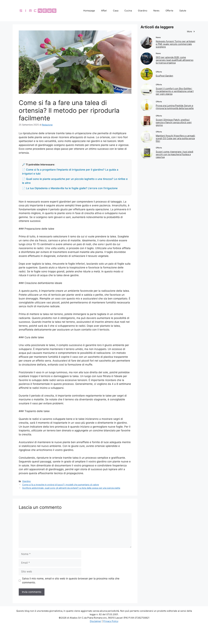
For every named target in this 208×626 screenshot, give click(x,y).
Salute (182, 10)
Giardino (142, 10)
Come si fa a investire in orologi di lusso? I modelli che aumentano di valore (60, 484)
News (156, 10)
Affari (104, 10)
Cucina (128, 10)
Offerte (169, 10)
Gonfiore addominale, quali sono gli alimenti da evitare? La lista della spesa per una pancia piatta (71, 488)
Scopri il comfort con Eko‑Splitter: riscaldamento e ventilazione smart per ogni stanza (175, 91)
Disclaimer (95, 621)
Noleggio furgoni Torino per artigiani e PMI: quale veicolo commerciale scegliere (175, 44)
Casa (115, 10)
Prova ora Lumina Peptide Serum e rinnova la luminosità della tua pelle (175, 107)
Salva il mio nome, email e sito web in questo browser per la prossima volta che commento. (70, 580)
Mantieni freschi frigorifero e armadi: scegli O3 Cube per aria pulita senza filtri (175, 138)
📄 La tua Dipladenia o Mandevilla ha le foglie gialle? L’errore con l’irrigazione (70, 188)
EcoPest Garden (164, 75)
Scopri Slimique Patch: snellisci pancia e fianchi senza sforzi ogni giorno (174, 122)
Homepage (89, 10)
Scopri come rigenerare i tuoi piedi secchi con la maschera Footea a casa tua (174, 154)
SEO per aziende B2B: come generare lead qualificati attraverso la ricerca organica (174, 60)
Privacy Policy (110, 621)
